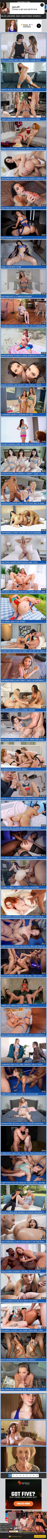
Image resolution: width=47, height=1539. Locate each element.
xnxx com (3, 1531)
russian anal (4, 1526)
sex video (3, 1524)
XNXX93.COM (23, 2)
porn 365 (3, 1528)
